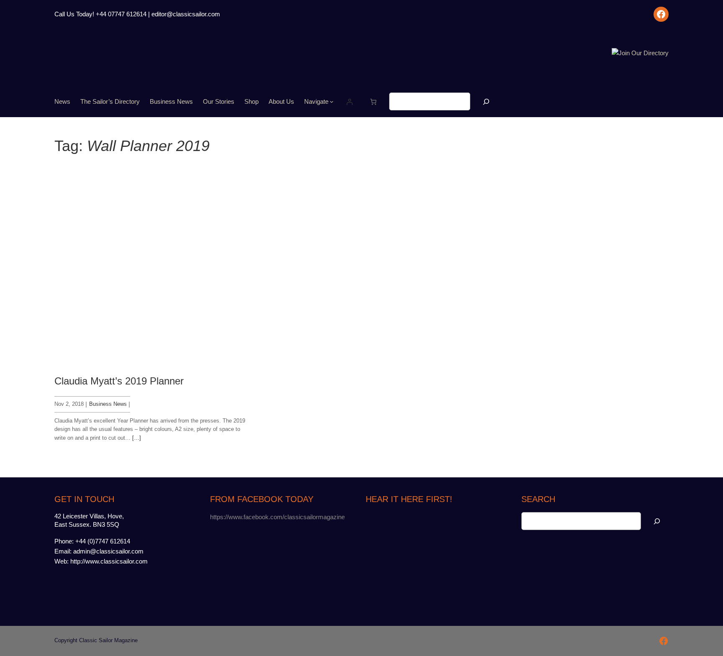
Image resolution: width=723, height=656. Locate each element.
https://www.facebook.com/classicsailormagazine (277, 516)
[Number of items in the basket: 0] (373, 102)
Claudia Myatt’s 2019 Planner (119, 381)
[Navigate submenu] (331, 101)
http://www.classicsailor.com (109, 561)
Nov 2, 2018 (69, 404)
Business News (108, 404)
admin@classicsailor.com (108, 551)
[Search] (486, 101)
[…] (136, 438)
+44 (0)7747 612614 (102, 541)
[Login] (350, 102)
